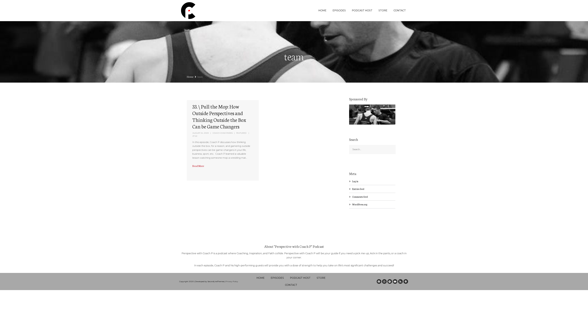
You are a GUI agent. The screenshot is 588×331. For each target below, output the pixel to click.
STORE (383, 10)
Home (322, 10)
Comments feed (360, 196)
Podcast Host (362, 10)
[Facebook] (379, 281)
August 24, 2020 (200, 133)
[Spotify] (389, 281)
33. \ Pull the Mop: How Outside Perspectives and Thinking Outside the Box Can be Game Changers (219, 116)
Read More (198, 165)
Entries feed (358, 188)
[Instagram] (384, 281)
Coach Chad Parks (223, 133)
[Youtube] (395, 281)
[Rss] (400, 281)
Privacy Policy (232, 281)
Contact (400, 10)
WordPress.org (359, 204)
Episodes (339, 10)
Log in (355, 181)
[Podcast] (405, 281)
